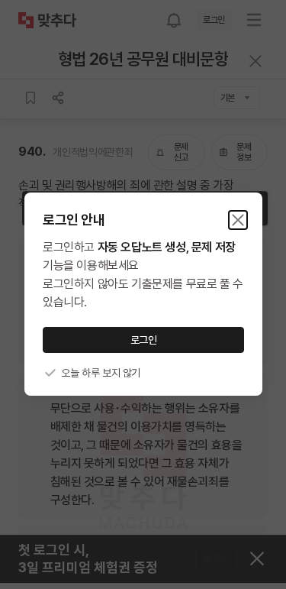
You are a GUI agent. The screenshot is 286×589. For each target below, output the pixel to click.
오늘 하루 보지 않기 (100, 373)
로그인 (143, 340)
